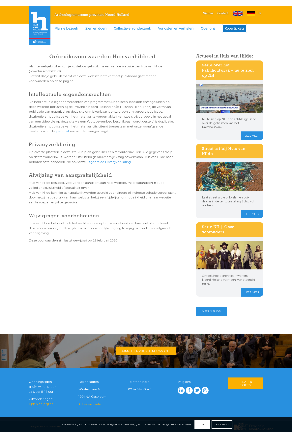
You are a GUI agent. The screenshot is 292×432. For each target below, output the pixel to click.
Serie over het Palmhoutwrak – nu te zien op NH (228, 70)
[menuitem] (66, 29)
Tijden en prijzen (41, 404)
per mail (62, 131)
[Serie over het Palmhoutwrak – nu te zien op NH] (229, 98)
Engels (238, 13)
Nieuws (208, 13)
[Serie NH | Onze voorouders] (229, 255)
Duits (251, 13)
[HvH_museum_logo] (40, 25)
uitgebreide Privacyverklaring (109, 162)
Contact (222, 13)
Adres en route (89, 404)
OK (202, 424)
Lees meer (252, 135)
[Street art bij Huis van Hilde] (229, 176)
